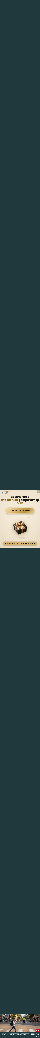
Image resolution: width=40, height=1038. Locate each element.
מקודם (38, 1030)
